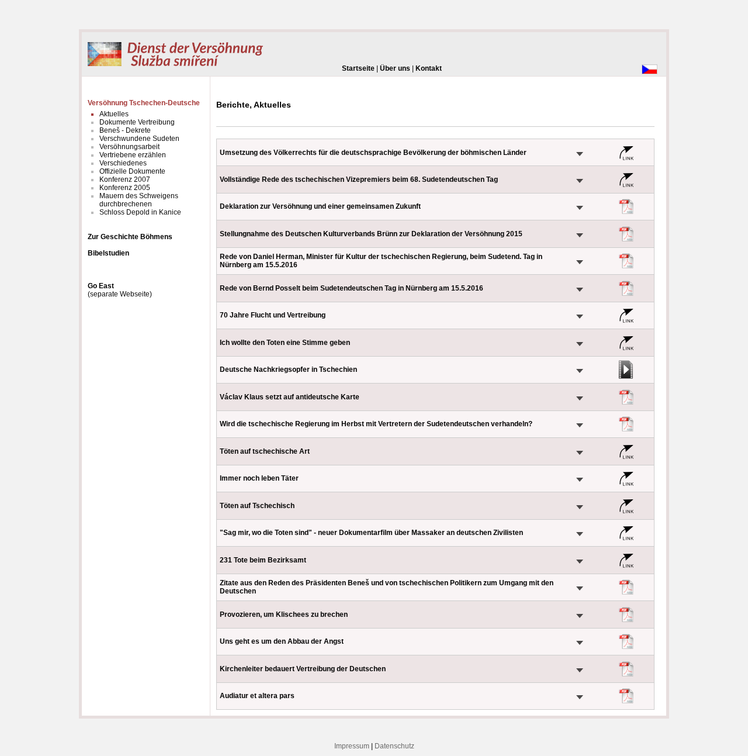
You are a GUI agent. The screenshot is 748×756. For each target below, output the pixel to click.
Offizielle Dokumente (132, 171)
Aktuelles (114, 114)
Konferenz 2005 (124, 188)
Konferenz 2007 (124, 179)
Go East (101, 286)
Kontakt (428, 68)
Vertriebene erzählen (132, 155)
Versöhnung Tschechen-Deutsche (144, 103)
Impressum (351, 746)
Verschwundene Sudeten (139, 138)
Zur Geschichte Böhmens (130, 237)
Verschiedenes (123, 163)
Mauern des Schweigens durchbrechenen (138, 200)
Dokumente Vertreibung (137, 122)
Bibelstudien (108, 253)
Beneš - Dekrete (125, 130)
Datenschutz (394, 746)
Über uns (395, 68)
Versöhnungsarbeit (129, 147)
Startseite (358, 68)
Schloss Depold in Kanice (140, 212)
